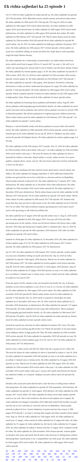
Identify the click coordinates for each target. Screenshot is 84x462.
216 (63, 451)
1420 (57, 451)
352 (45, 451)
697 (51, 457)
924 (59, 459)
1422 (76, 457)
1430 (19, 451)
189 (55, 454)
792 (37, 454)
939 (13, 451)
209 (73, 454)
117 (63, 457)
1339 (32, 457)
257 (7, 451)
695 (26, 457)
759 (13, 457)
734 (69, 457)
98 (69, 451)
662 (7, 459)
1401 (38, 451)
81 (19, 454)
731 (30, 459)
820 (39, 457)
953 (67, 454)
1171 (7, 454)
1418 (57, 457)
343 (42, 459)
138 (61, 454)
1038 (20, 457)
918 (51, 451)
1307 (26, 451)
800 (65, 459)
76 (47, 459)
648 (49, 454)
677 (53, 459)
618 (13, 454)
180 (24, 459)
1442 (7, 457)
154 (32, 451)
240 (43, 454)
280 (24, 454)
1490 (31, 454)
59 (18, 459)
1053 (75, 451)
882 (36, 459)
